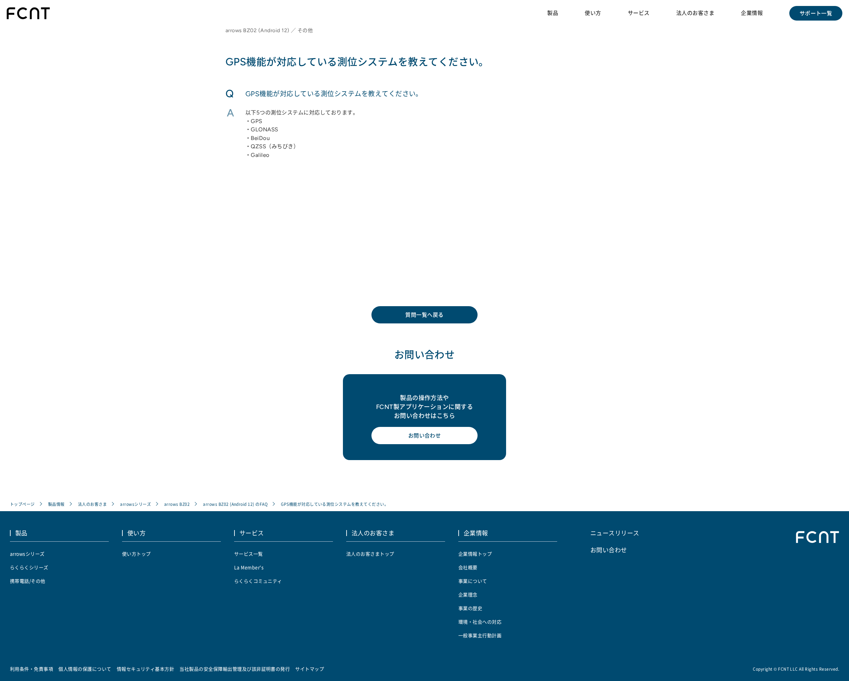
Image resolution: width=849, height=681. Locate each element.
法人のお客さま (695, 13)
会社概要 (468, 567)
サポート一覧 (816, 13)
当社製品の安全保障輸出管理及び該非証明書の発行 (234, 668)
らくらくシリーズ (29, 567)
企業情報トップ (475, 553)
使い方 (593, 13)
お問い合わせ (424, 435)
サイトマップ (309, 668)
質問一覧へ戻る (424, 314)
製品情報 (56, 504)
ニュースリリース (614, 532)
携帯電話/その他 (27, 581)
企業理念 (468, 594)
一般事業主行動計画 (479, 635)
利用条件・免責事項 (31, 668)
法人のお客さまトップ (370, 553)
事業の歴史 (470, 608)
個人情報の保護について (84, 668)
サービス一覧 (248, 553)
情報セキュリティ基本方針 (145, 668)
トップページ (22, 504)
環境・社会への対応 (479, 621)
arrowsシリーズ (135, 504)
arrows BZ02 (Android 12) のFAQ (235, 504)
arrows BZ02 (177, 504)
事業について (472, 581)
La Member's (249, 567)
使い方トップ (136, 553)
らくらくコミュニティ (258, 581)
